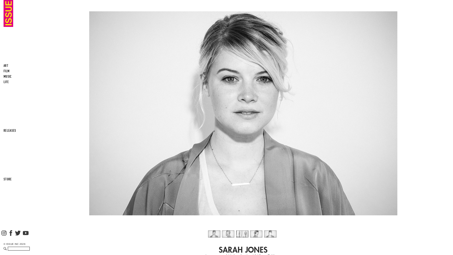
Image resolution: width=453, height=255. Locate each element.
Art (6, 66)
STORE (8, 179)
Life (6, 82)
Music (8, 76)
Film (6, 71)
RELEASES (10, 130)
